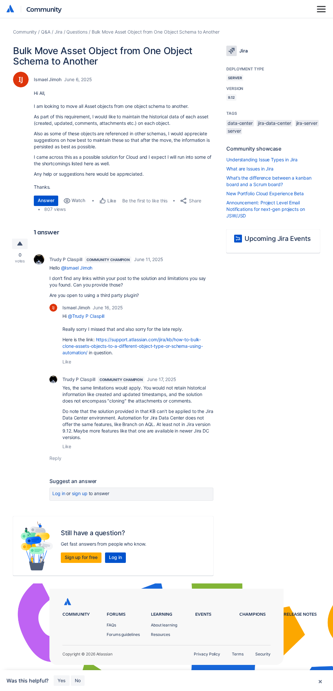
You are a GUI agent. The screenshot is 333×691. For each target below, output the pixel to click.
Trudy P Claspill (65, 259)
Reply (55, 458)
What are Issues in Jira (249, 168)
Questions (76, 32)
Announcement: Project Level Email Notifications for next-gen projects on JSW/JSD (265, 209)
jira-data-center (274, 123)
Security (263, 654)
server (234, 131)
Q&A (45, 32)
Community (44, 9)
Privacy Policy (207, 654)
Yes (62, 680)
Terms (238, 654)
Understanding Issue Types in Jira (262, 159)
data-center (240, 123)
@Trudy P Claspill (86, 316)
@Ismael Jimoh (77, 268)
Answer (46, 200)
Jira (58, 32)
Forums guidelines (123, 634)
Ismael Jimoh (47, 79)
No (78, 680)
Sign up (79, 493)
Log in (58, 493)
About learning (164, 625)
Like (66, 361)
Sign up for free (81, 557)
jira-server (306, 123)
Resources (160, 634)
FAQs (111, 625)
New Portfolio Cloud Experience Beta (265, 193)
